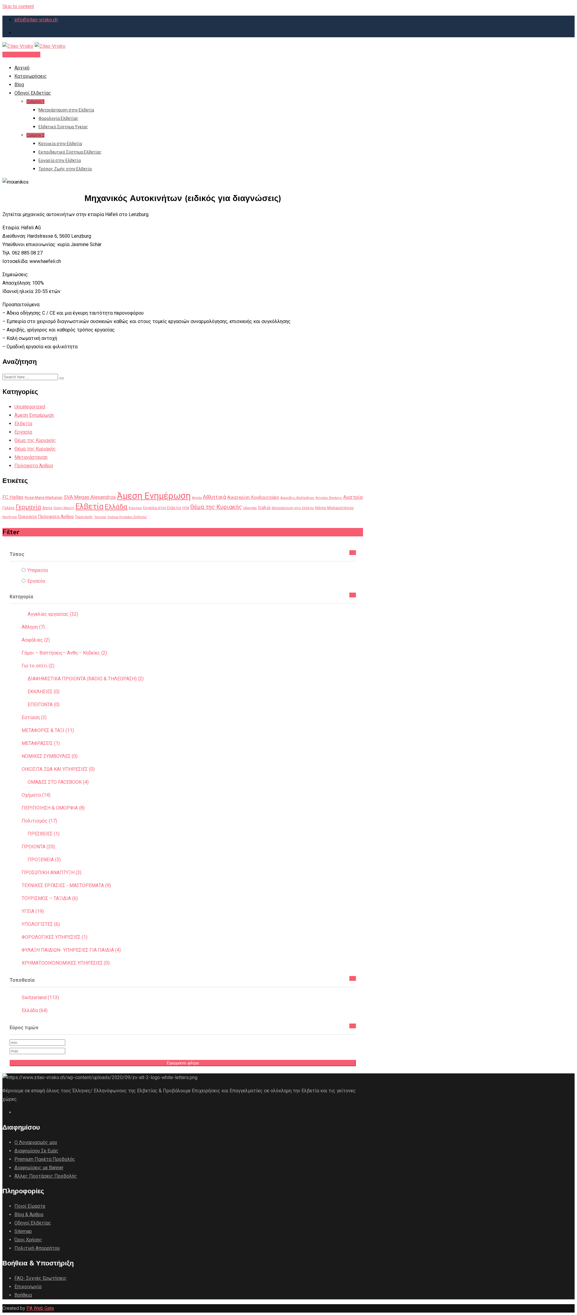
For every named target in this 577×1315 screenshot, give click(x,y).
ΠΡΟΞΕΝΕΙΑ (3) (44, 859)
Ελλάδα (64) (34, 1010)
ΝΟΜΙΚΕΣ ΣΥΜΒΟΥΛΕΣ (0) (50, 756)
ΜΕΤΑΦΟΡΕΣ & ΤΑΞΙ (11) (48, 730)
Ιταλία (264, 507)
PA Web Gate (40, 1308)
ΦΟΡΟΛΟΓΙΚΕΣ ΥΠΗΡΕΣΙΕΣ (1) (54, 937)
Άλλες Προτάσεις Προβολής (45, 1176)
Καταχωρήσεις (30, 76)
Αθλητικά (214, 497)
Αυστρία (353, 497)
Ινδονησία (250, 508)
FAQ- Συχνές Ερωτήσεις (40, 1278)
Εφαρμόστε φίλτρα (183, 1063)
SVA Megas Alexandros (90, 497)
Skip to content (18, 6)
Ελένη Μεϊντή (63, 508)
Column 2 (35, 135)
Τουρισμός (84, 517)
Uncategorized (29, 407)
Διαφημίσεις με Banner (38, 1167)
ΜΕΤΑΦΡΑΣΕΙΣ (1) (41, 743)
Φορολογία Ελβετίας (58, 118)
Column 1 (35, 101)
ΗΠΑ (185, 508)
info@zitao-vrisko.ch (36, 20)
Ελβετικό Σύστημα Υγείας (63, 126)
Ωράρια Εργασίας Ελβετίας (127, 517)
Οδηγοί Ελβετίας (32, 93)
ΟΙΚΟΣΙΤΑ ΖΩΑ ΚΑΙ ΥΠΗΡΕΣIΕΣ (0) (58, 769)
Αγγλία (197, 498)
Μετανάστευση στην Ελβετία (66, 110)
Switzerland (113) (40, 997)
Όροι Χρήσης (28, 1240)
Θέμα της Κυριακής (35, 440)
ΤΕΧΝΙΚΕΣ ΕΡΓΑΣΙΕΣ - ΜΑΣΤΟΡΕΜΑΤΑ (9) (66, 885)
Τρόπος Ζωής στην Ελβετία (65, 168)
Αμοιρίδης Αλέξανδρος (297, 498)
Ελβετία (23, 423)
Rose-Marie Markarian (44, 497)
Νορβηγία (9, 517)
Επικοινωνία (27, 1286)
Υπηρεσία (37, 570)
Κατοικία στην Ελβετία (60, 143)
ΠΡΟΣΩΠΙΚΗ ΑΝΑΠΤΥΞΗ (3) (51, 872)
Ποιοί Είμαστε (29, 1206)
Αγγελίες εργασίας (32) (53, 614)
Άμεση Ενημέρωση (34, 415)
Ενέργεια (135, 508)
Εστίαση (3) (34, 717)
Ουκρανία (27, 516)
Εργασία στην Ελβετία (59, 160)
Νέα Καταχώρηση (21, 54)
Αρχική (21, 68)
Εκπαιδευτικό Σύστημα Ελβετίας (70, 152)
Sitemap (23, 1231)
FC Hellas (12, 497)
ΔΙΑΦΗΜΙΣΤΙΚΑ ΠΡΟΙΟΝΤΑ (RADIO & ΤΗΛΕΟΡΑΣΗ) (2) (86, 679)
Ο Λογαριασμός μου (35, 1142)
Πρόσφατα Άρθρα (33, 465)
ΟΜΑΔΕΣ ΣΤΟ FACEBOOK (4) (58, 782)
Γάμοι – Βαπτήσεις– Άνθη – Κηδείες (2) (64, 653)
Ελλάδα (116, 507)
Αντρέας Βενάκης (329, 498)
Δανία (47, 508)
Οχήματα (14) (36, 795)
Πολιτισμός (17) (39, 821)
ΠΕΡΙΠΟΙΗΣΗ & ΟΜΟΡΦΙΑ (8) (53, 808)
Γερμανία (28, 507)
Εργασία (23, 432)
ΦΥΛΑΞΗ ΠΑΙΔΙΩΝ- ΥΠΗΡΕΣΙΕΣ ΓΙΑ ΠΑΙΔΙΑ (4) (71, 950)
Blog (19, 84)
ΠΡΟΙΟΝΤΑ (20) (38, 847)
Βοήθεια (23, 1295)
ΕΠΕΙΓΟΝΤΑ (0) (44, 704)
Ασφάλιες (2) (36, 640)
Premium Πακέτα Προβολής (44, 1159)
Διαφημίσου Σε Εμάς (36, 1151)
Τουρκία (100, 517)
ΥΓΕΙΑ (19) (33, 911)
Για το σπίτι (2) (38, 666)
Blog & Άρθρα (28, 1214)
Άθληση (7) (33, 627)
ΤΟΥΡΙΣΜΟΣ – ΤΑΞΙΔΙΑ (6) (50, 898)
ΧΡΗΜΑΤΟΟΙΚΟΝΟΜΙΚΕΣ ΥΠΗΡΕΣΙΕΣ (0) (66, 963)
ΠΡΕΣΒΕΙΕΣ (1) (44, 834)
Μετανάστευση (30, 457)
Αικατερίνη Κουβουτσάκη (253, 497)
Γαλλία (8, 507)
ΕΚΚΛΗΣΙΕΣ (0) (44, 691)
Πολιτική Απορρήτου (37, 1248)
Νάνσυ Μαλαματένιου (334, 507)
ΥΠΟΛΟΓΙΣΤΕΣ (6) (41, 924)
